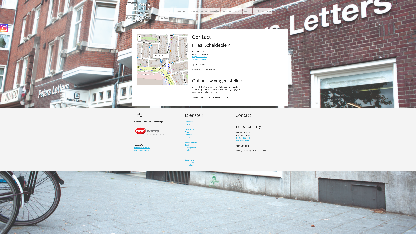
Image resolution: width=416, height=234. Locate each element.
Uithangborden (190, 147)
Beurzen (237, 11)
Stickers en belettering (198, 11)
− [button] (139, 39)
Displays (188, 150)
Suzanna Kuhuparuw (142, 148)
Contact (164, 18)
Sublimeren (189, 121)
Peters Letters (166, 11)
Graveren (188, 124)
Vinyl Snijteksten (191, 142)
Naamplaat (214, 11)
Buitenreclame (181, 11)
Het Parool (266, 11)
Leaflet (185, 84)
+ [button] (139, 36)
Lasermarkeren (190, 127)
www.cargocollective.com (143, 150)
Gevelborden (190, 162)
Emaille (257, 11)
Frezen (187, 132)
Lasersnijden (189, 129)
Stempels (247, 11)
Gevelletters (227, 11)
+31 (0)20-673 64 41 (199, 57)
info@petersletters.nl (199, 59)
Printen (187, 140)
